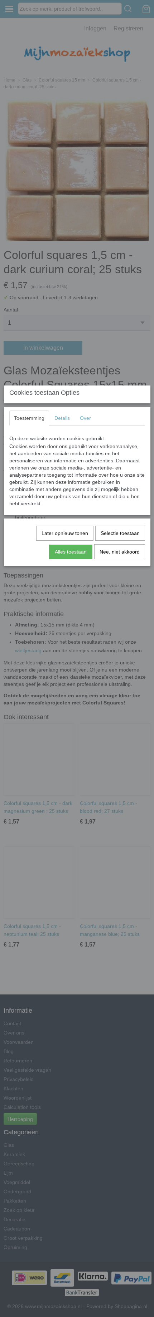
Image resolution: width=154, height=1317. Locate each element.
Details (62, 418)
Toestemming (29, 418)
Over (85, 418)
